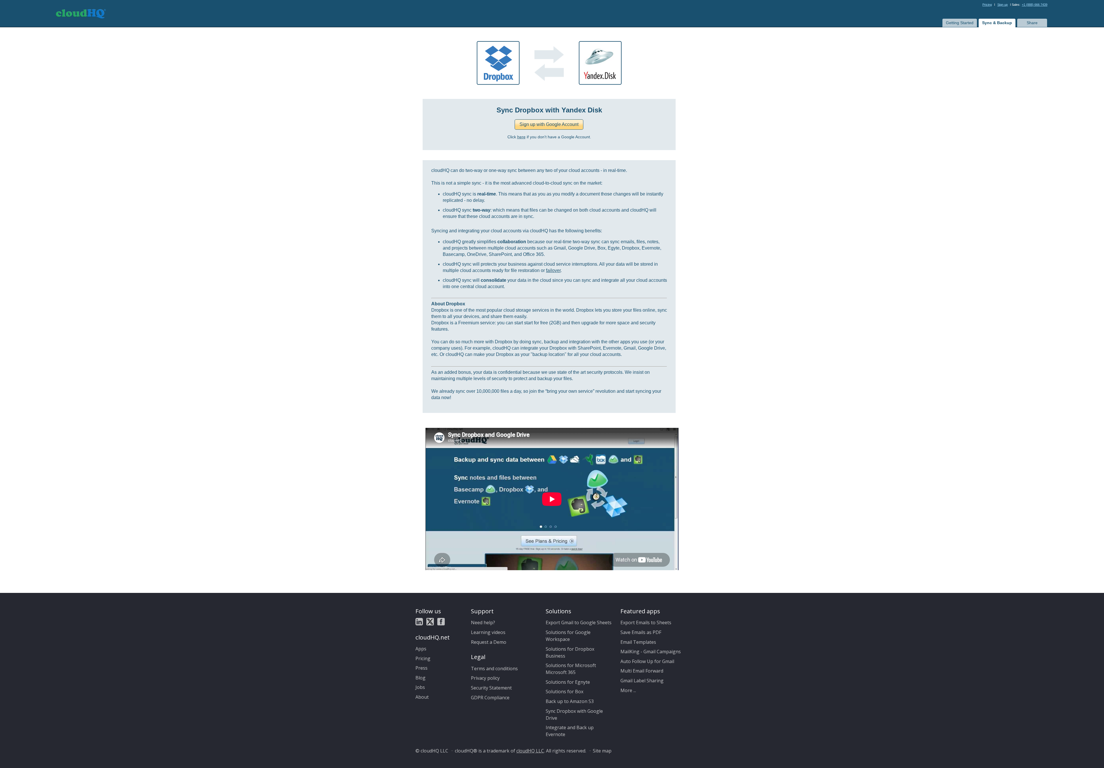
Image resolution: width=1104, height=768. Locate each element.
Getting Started (959, 22)
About (422, 697)
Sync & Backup (997, 22)
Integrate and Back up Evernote (570, 731)
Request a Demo (488, 642)
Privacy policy (485, 678)
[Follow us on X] (430, 622)
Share (1032, 22)
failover (553, 270)
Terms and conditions (494, 668)
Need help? (483, 622)
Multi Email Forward (641, 671)
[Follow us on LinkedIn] (419, 622)
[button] (549, 124)
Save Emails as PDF (640, 632)
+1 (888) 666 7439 (1034, 4)
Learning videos (488, 632)
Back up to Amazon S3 (570, 701)
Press (421, 668)
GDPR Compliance (490, 697)
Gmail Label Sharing (642, 680)
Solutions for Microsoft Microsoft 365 (571, 668)
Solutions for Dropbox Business (570, 652)
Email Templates (638, 642)
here (521, 137)
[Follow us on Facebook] (441, 622)
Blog (420, 678)
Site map (602, 751)
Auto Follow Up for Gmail (647, 661)
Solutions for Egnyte (568, 682)
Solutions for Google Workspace (568, 635)
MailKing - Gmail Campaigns (650, 651)
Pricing (987, 4)
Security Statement (491, 688)
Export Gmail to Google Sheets (579, 622)
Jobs (420, 687)
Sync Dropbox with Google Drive (574, 714)
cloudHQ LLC (530, 751)
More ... (628, 690)
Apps (420, 649)
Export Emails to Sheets (645, 622)
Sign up (1002, 4)
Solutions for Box (564, 691)
